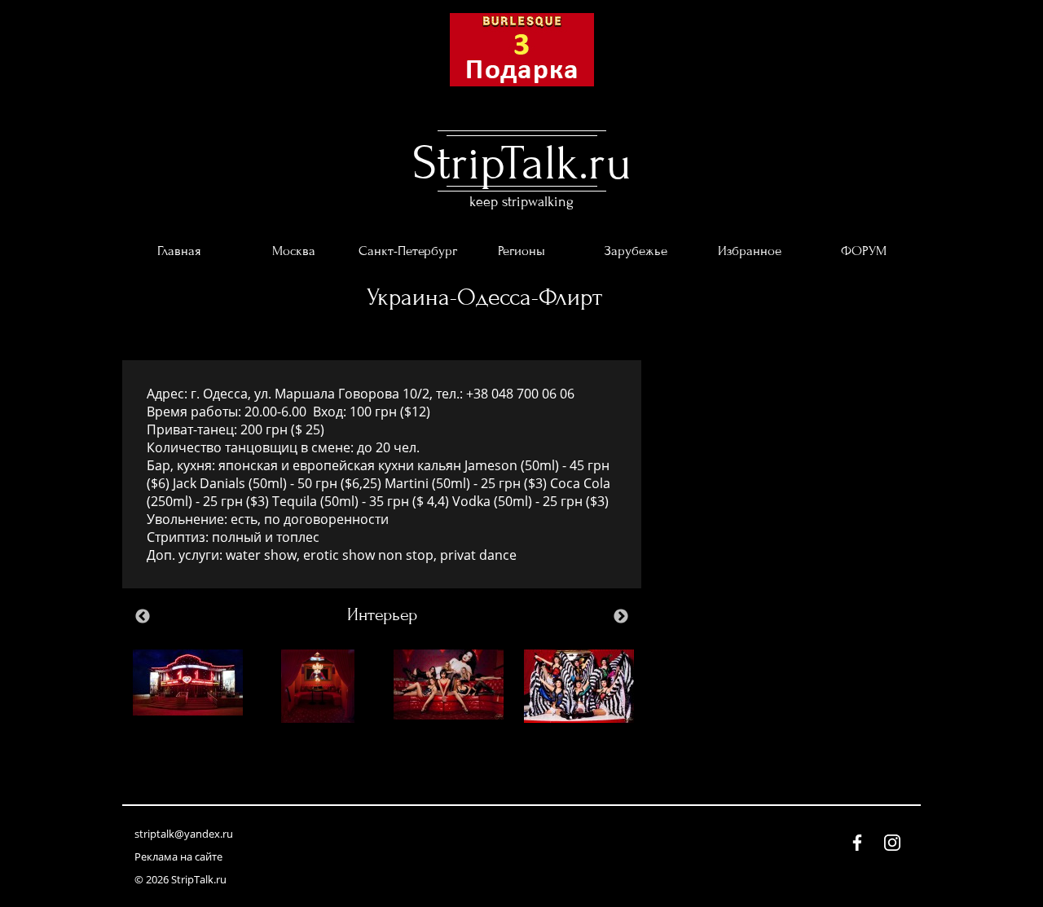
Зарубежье (636, 251)
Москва (293, 251)
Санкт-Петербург (408, 251)
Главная (179, 251)
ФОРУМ (864, 251)
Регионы (521, 251)
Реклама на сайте (178, 856)
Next (621, 617)
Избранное (749, 251)
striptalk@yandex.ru (183, 833)
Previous (142, 617)
